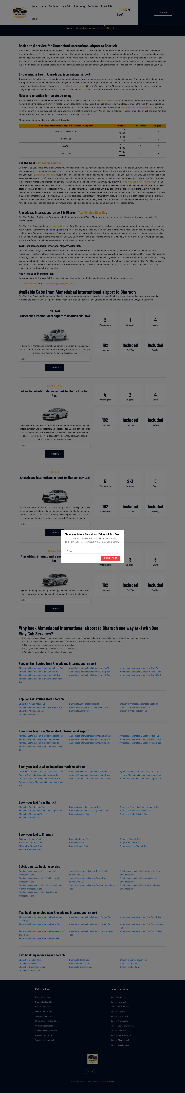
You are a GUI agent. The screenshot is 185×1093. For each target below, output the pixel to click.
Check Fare (110, 558)
